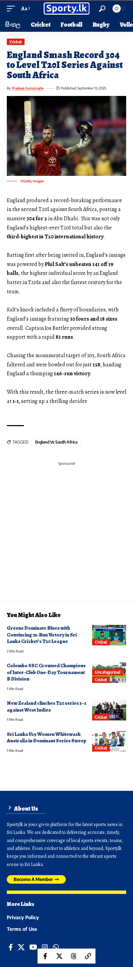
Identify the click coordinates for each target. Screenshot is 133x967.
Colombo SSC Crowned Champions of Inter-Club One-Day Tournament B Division (46, 672)
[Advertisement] (66, 535)
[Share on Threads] (73, 956)
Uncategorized (107, 672)
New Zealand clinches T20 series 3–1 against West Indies (46, 706)
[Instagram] (45, 947)
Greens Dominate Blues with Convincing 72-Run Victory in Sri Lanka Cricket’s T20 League (42, 635)
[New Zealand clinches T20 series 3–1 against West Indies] (109, 710)
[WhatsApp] (56, 947)
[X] (21, 947)
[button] (12, 8)
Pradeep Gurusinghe (28, 88)
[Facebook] (11, 947)
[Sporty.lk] (66, 8)
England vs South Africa (56, 442)
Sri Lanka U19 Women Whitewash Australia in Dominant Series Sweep (46, 737)
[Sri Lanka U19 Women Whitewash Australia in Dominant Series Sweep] (109, 741)
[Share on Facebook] (45, 956)
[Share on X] (59, 956)
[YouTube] (33, 947)
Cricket (16, 41)
